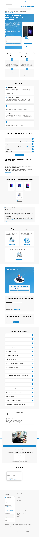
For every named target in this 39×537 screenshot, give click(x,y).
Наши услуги (19, 500)
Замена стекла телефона (10, 219)
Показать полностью (8, 172)
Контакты (18, 494)
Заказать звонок (31, 6)
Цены (18, 53)
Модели (27, 53)
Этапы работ (13, 53)
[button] (38, 438)
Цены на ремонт (28, 43)
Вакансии (18, 496)
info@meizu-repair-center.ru (8, 502)
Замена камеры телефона (11, 221)
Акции (31, 53)
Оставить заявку (17, 309)
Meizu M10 (18, 510)
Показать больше (19, 200)
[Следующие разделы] (33, 53)
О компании (18, 497)
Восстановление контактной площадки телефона (20, 219)
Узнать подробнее (11, 244)
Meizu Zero (24, 513)
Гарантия (22, 53)
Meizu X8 (24, 510)
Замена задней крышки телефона (23, 220)
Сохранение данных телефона (15, 220)
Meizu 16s (24, 515)
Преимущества (8, 53)
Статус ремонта (24, 6)
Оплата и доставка (19, 493)
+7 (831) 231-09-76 (11, 475)
